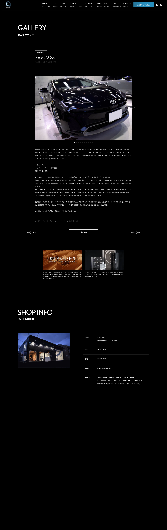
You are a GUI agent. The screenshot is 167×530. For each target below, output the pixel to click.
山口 (133, 500)
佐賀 (133, 503)
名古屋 (124, 494)
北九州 (143, 503)
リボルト (82, 481)
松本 (143, 488)
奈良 (133, 494)
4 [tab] (80, 142)
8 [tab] (88, 142)
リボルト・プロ (84, 477)
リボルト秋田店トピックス (87, 505)
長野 (133, 488)
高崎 (123, 476)
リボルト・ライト (84, 485)
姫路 (133, 497)
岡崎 (143, 491)
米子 (143, 497)
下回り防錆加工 (64, 511)
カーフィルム (63, 492)
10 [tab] (92, 142)
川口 (133, 479)
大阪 (143, 494)
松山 (123, 503)
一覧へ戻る (83, 232)
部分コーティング (65, 477)
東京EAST (144, 482)
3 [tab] (78, 142)
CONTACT (105, 499)
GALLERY (105, 465)
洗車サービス (63, 514)
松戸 (123, 482)
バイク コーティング (65, 474)
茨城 (143, 476)
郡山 (133, 473)
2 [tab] (76, 142)
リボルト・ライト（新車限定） (88, 488)
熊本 (123, 506)
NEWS (103, 491)
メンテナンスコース (65, 488)
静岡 (123, 491)
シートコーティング (65, 500)
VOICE (103, 474)
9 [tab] (90, 142)
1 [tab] (74, 142)
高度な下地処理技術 (85, 470)
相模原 (143, 485)
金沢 (133, 491)
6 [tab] (84, 142)
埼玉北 (124, 479)
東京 (133, 482)
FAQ (102, 482)
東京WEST (124, 485)
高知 (143, 500)
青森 (133, 469)
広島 (123, 500)
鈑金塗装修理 (63, 485)
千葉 (143, 479)
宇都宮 (133, 476)
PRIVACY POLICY (109, 508)
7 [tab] (86, 142)
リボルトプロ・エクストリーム (88, 474)
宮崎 (133, 506)
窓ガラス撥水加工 (65, 507)
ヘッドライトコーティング (67, 496)
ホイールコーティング (66, 481)
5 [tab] (82, 142)
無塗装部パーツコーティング (67, 503)
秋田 (143, 469)
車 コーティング (64, 470)
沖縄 (143, 506)
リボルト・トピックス (85, 509)
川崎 (133, 485)
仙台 (123, 473)
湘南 (123, 488)
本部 (123, 469)
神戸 (123, 497)
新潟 (143, 473)
